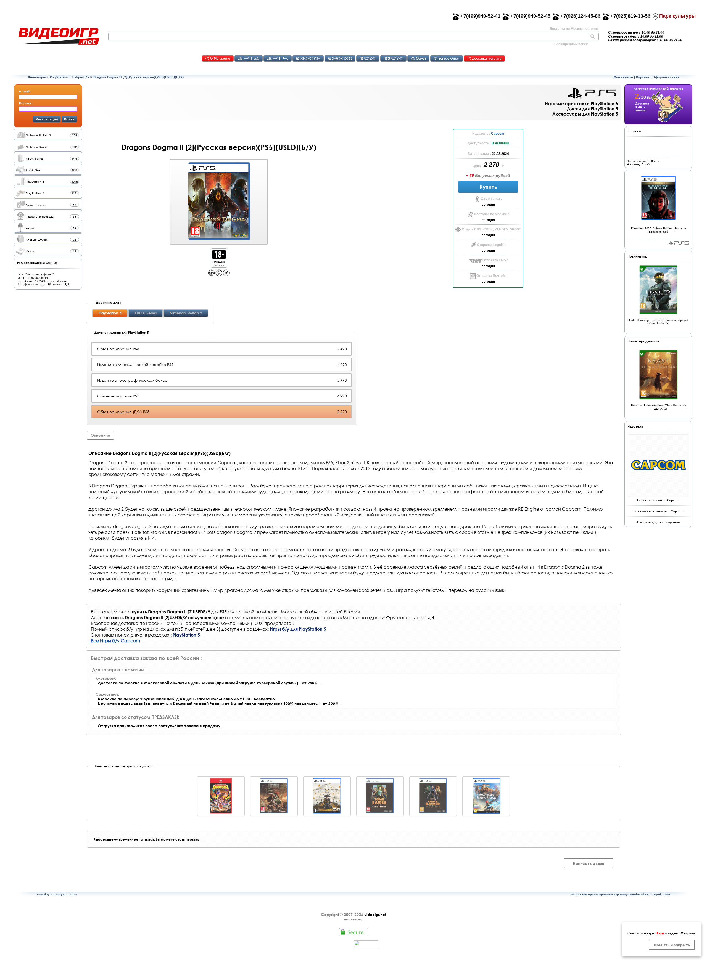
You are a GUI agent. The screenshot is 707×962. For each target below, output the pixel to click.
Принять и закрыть (672, 944)
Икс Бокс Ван (308, 58)
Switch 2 (393, 58)
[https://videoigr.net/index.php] (58, 36)
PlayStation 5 (60, 77)
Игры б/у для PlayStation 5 (298, 629)
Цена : (478, 166)
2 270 (492, 164)
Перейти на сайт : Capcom (658, 500)
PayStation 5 (679, 243)
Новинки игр (637, 256)
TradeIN (418, 58)
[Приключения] (226, 274)
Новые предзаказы (643, 341)
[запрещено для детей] (219, 257)
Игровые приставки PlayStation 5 (581, 103)
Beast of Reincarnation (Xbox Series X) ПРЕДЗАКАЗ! (658, 407)
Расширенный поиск (571, 44)
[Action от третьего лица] (211, 274)
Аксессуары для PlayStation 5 (585, 113)
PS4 (248, 58)
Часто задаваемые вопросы (446, 58)
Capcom (497, 134)
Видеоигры (37, 77)
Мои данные (623, 77)
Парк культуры (677, 16)
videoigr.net (375, 914)
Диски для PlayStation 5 (592, 108)
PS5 (277, 58)
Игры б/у (82, 77)
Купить (488, 187)
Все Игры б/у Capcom (115, 640)
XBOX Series (145, 313)
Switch (368, 58)
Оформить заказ (666, 77)
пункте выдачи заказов (314, 617)
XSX (340, 58)
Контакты (217, 58)
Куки (660, 933)
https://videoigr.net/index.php (58, 36)
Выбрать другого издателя (658, 522)
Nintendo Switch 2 (186, 313)
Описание (100, 435)
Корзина (643, 77)
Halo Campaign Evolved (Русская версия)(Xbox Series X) (658, 321)
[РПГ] (218, 274)
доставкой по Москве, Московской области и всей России (296, 611)
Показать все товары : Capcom (658, 511)
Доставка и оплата (484, 58)
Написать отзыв (588, 863)
